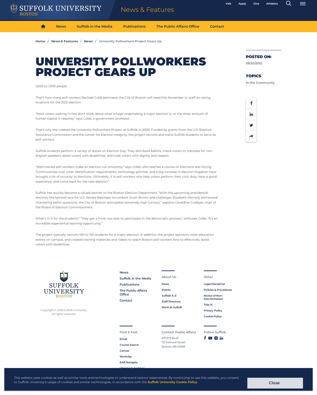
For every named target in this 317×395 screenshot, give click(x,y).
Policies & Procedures (218, 289)
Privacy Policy (213, 310)
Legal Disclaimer (214, 284)
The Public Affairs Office (177, 26)
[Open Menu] (302, 3)
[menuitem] (43, 26)
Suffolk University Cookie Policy (172, 382)
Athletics (272, 3)
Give (256, 3)
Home (40, 41)
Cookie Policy (213, 316)
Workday (126, 356)
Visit (228, 3)
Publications (134, 26)
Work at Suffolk (172, 307)
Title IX (208, 304)
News (61, 26)
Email (123, 339)
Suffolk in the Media (94, 26)
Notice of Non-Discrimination (213, 297)
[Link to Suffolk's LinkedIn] (221, 338)
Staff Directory (171, 301)
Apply (242, 3)
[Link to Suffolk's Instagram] (216, 338)
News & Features (64, 41)
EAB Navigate (129, 362)
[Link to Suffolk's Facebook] (205, 338)
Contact (217, 26)
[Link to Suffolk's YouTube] (210, 338)
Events (166, 289)
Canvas (124, 350)
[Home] (43, 26)
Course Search (129, 344)
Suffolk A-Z (169, 295)
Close (274, 383)
